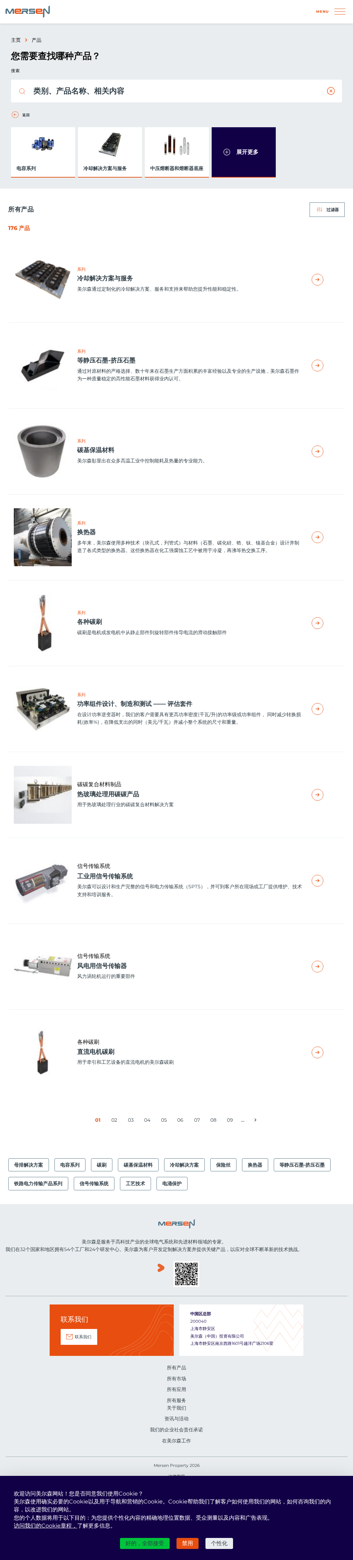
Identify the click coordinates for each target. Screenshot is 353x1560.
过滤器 (332, 209)
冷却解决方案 (184, 1165)
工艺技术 (135, 1183)
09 (231, 1121)
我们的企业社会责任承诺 (176, 1430)
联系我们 (83, 1336)
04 (148, 1121)
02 (115, 1121)
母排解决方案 (28, 1165)
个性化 (219, 1543)
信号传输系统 (94, 1183)
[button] (244, 152)
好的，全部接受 (144, 1543)
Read (325, 280)
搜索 (15, 70)
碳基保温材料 (138, 1165)
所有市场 (176, 1379)
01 (99, 1121)
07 (198, 1121)
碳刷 (102, 1165)
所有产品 (176, 1367)
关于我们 (176, 1408)
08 (214, 1121)
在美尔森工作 (176, 1441)
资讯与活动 (176, 1419)
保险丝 (223, 1165)
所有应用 (176, 1389)
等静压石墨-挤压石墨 (302, 1165)
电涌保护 (172, 1183)
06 (181, 1121)
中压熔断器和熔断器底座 (176, 168)
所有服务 (176, 1400)
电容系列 (26, 168)
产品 (36, 40)
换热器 (255, 1165)
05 (165, 1121)
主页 (16, 40)
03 (131, 1121)
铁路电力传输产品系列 (38, 1183)
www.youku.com (161, 1274)
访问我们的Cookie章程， (45, 1525)
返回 (26, 115)
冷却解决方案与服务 (105, 168)
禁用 (187, 1543)
